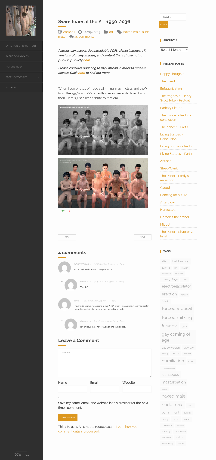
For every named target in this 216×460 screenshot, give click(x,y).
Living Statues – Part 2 (176, 146)
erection (169, 294)
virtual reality (167, 443)
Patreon (11, 87)
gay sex (189, 347)
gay (184, 326)
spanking (166, 431)
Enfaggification (171, 88)
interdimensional (168, 368)
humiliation (173, 360)
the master (166, 437)
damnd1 (69, 32)
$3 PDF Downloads (17, 56)
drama (185, 279)
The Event (167, 81)
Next (142, 237)
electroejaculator (176, 286)
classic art (166, 274)
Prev (67, 237)
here (86, 60)
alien (165, 261)
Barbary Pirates (171, 108)
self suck (180, 426)
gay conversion (171, 347)
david (76, 301)
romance (167, 425)
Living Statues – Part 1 (176, 154)
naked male (132, 32)
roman (186, 419)
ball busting (180, 261)
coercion (179, 274)
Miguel (165, 224)
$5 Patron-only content (21, 46)
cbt (175, 268)
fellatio (165, 301)
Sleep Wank (169, 168)
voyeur (180, 443)
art (111, 32)
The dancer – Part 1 (174, 127)
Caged (165, 188)
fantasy (184, 295)
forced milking (177, 317)
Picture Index (14, 66)
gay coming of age (176, 337)
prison (190, 405)
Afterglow (167, 202)
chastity (184, 268)
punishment (170, 412)
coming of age (170, 279)
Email (94, 382)
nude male (172, 404)
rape (176, 419)
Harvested (168, 210)
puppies (187, 413)
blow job (166, 268)
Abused (166, 161)
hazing (165, 354)
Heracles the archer (174, 217)
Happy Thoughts (172, 74)
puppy (165, 419)
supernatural (180, 431)
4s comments (84, 36)
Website (129, 382)
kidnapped (170, 374)
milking (164, 389)
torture (180, 437)
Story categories (16, 77)
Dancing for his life (173, 195)
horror (175, 353)
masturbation (174, 382)
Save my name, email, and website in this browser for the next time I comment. (103, 405)
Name (62, 382)
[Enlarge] (144, 109)
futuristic (170, 326)
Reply (122, 264)
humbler (187, 354)
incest (191, 361)
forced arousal (177, 308)
